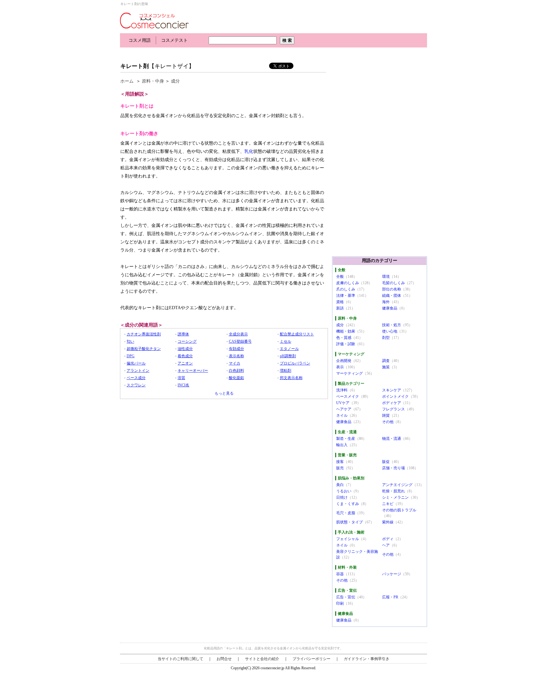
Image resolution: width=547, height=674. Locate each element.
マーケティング (349, 373)
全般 (340, 276)
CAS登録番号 (240, 341)
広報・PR (390, 597)
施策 (386, 367)
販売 (340, 468)
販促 (386, 461)
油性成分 (185, 348)
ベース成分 (136, 378)
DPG (131, 356)
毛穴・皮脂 (345, 513)
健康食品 (389, 308)
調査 (386, 361)
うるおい (343, 491)
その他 (387, 422)
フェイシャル (347, 539)
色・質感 (343, 337)
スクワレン (136, 385)
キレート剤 (134, 66)
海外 (386, 302)
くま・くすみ (347, 504)
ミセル (285, 341)
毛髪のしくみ (393, 283)
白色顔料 (236, 370)
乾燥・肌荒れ (393, 491)
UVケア (342, 403)
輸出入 (342, 445)
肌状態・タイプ (349, 522)
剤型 (386, 337)
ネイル (342, 415)
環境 (386, 276)
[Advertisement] (235, 53)
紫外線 (387, 522)
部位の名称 (391, 289)
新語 (340, 308)
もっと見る (224, 393)
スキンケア (391, 390)
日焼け (342, 497)
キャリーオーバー (193, 370)
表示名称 (236, 356)
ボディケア (391, 403)
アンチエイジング (397, 485)
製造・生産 (345, 438)
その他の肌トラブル (399, 510)
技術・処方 (391, 325)
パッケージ (391, 574)
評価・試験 (345, 344)
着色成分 (185, 356)
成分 (175, 81)
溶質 (181, 378)
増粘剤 (285, 370)
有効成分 (236, 348)
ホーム (127, 81)
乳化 (248, 151)
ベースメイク (347, 396)
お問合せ (224, 659)
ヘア (386, 545)
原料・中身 (153, 81)
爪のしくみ (345, 289)
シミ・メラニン (395, 497)
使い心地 (389, 331)
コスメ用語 (140, 40)
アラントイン (138, 370)
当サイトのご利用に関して (180, 659)
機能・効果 (345, 331)
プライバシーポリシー (311, 659)
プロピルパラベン (295, 363)
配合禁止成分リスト (297, 334)
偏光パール (136, 363)
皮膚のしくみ (347, 283)
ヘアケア (343, 409)
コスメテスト (174, 40)
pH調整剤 (288, 356)
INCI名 (183, 385)
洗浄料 (342, 390)
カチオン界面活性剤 (144, 334)
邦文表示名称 (291, 378)
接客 (340, 461)
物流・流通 (391, 438)
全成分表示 (238, 334)
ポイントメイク (395, 396)
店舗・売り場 (393, 468)
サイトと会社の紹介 (262, 659)
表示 (340, 367)
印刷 (340, 603)
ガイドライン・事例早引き (366, 659)
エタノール (289, 348)
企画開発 (343, 361)
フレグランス (393, 409)
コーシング (187, 341)
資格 (340, 302)
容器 (340, 574)
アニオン (185, 363)
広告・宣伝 (345, 597)
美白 (340, 485)
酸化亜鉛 (236, 378)
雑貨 (386, 415)
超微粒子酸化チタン (144, 348)
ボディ (387, 539)
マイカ (234, 363)
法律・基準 (345, 295)
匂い (130, 341)
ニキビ (387, 504)
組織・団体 (391, 295)
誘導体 (183, 334)
